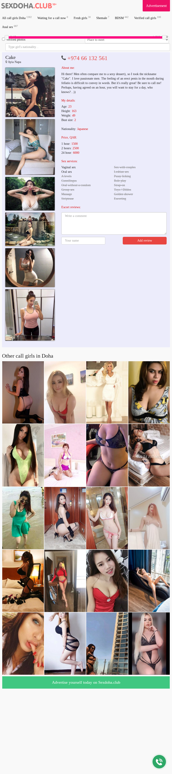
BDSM (122, 18)
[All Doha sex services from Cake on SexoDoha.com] (30, 92)
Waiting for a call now (52, 18)
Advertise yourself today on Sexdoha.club (86, 682)
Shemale (102, 18)
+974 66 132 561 (87, 58)
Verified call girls (147, 18)
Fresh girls (82, 18)
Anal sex (10, 27)
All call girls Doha (17, 18)
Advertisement (156, 6)
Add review (144, 240)
